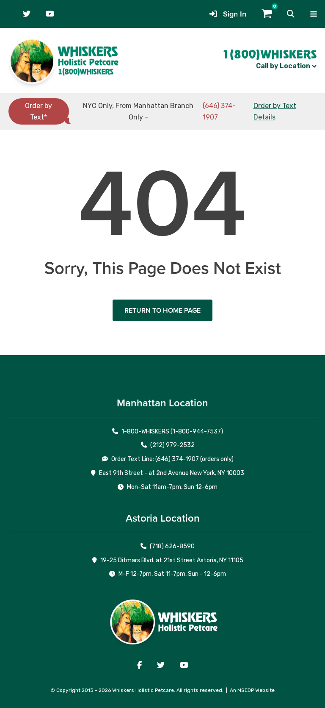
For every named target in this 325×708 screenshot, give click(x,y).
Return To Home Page (162, 310)
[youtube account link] (50, 14)
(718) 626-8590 (172, 546)
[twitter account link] (26, 14)
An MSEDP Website (252, 690)
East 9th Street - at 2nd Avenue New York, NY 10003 (171, 473)
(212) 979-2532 (172, 445)
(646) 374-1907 (219, 111)
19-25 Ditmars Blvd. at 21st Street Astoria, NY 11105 (171, 560)
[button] (290, 14)
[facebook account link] (139, 665)
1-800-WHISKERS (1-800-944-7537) (172, 431)
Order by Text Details (274, 111)
